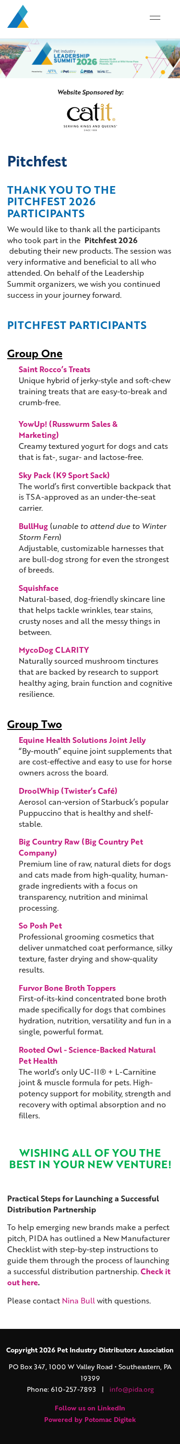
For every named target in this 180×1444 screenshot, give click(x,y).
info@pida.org (131, 1389)
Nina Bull (78, 1300)
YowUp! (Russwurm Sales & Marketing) (68, 429)
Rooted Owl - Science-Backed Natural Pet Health (87, 1055)
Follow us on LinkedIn (90, 1408)
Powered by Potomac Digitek (90, 1419)
